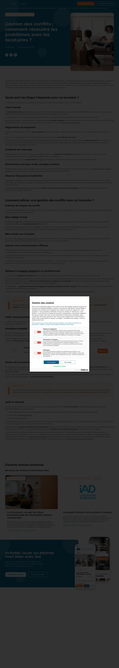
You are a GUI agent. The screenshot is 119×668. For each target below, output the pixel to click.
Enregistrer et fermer (59, 366)
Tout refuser (67, 362)
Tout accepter (51, 362)
